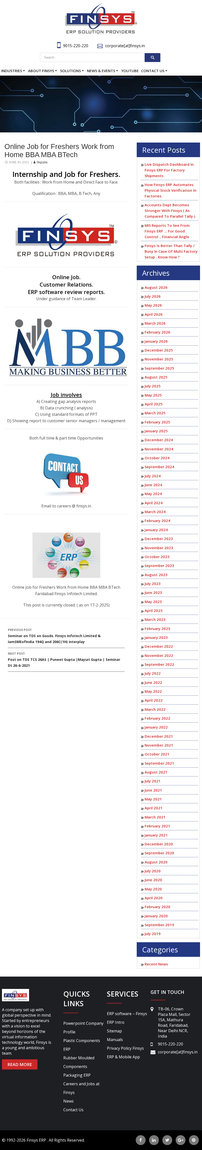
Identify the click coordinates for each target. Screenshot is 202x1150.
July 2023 (153, 583)
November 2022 (159, 655)
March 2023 (155, 619)
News (68, 1101)
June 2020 (153, 879)
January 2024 (156, 529)
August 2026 (156, 287)
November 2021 (159, 745)
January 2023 (156, 637)
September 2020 (159, 852)
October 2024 (157, 457)
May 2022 (153, 691)
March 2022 (155, 709)
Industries (11, 70)
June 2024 (153, 484)
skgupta (42, 162)
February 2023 (157, 628)
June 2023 (153, 592)
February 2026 (157, 332)
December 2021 (159, 736)
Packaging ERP (77, 1075)
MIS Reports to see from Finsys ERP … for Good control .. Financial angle (167, 231)
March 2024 (155, 511)
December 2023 (159, 538)
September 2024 (159, 466)
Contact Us (152, 70)
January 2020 (156, 915)
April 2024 (154, 502)
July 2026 (153, 296)
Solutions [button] (70, 70)
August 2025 (156, 377)
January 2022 (156, 727)
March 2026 (155, 323)
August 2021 (156, 772)
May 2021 (153, 798)
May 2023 (153, 601)
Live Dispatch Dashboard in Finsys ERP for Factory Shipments (169, 170)
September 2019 (159, 924)
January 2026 (156, 341)
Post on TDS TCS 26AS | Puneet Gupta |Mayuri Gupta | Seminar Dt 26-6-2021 (64, 659)
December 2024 (159, 439)
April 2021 (154, 807)
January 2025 (156, 430)
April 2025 (154, 403)
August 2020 (156, 861)
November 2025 (159, 358)
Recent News (156, 964)
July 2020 (153, 870)
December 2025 (159, 350)
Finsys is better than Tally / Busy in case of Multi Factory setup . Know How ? (171, 251)
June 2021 (153, 790)
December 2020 (159, 843)
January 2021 (156, 835)
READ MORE (19, 1064)
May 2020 (153, 888)
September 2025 (159, 368)
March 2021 (155, 817)
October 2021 (157, 754)
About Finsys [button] (41, 70)
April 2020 (154, 897)
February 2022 (157, 718)
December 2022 (159, 646)
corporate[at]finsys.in (125, 45)
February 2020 (157, 906)
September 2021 (159, 763)
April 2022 (154, 700)
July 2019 (153, 933)
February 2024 (157, 520)
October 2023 (157, 556)
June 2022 (153, 682)
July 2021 (153, 780)
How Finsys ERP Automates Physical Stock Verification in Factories (170, 190)
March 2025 (155, 412)
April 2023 (154, 610)
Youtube (130, 70)
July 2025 (153, 385)
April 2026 (154, 314)
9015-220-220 (75, 45)
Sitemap (114, 1031)
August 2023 (156, 574)
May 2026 (153, 305)
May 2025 (153, 395)
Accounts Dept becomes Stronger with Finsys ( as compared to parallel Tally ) (170, 210)
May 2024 (153, 493)
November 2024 (159, 448)
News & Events (101, 70)
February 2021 (157, 825)
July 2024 (153, 475)
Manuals (115, 1039)
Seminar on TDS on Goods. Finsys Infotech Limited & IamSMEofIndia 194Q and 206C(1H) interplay (54, 636)
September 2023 (159, 565)
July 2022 (153, 673)
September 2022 (159, 664)
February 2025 (157, 421)
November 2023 (159, 547)
